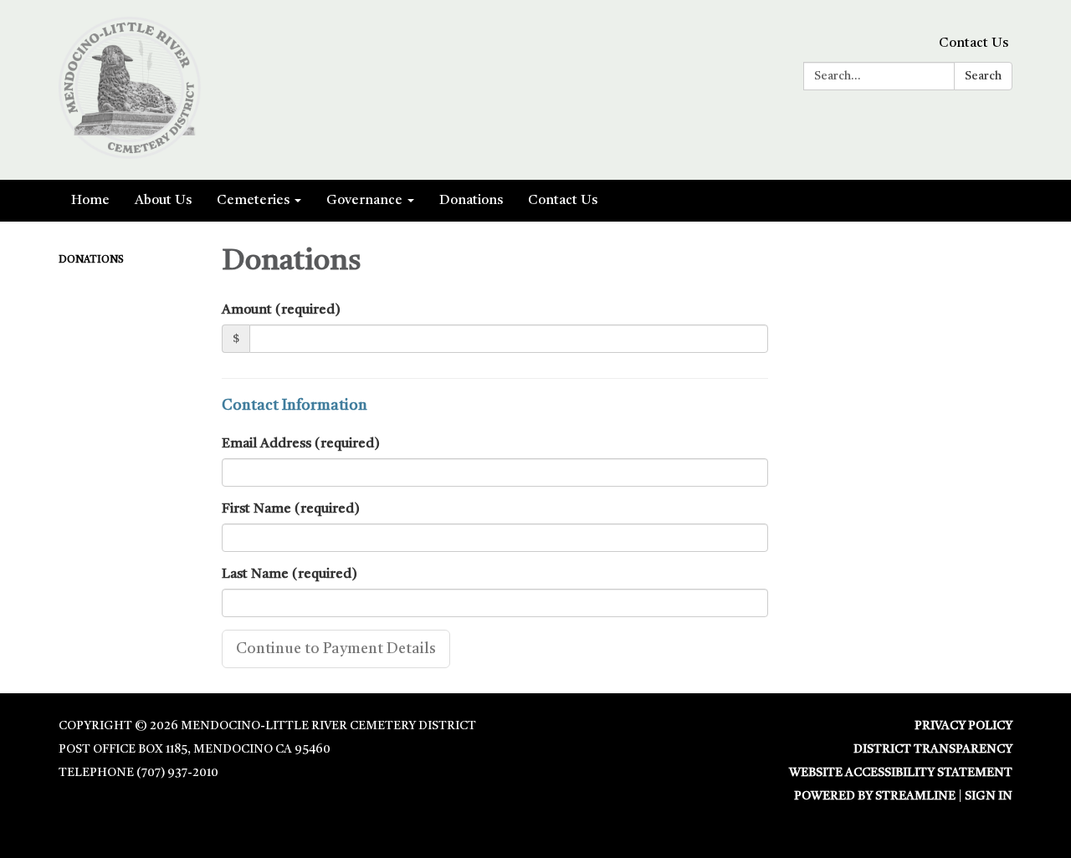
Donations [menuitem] (471, 200)
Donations (91, 260)
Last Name (289, 574)
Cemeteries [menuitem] (253, 200)
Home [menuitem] (90, 200)
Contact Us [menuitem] (562, 200)
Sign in (988, 796)
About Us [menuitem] (163, 200)
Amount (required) (281, 310)
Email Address (301, 444)
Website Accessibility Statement (900, 773)
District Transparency (932, 749)
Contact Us (973, 43)
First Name (291, 509)
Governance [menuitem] (364, 200)
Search (983, 76)
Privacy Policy (963, 726)
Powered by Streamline (875, 796)
